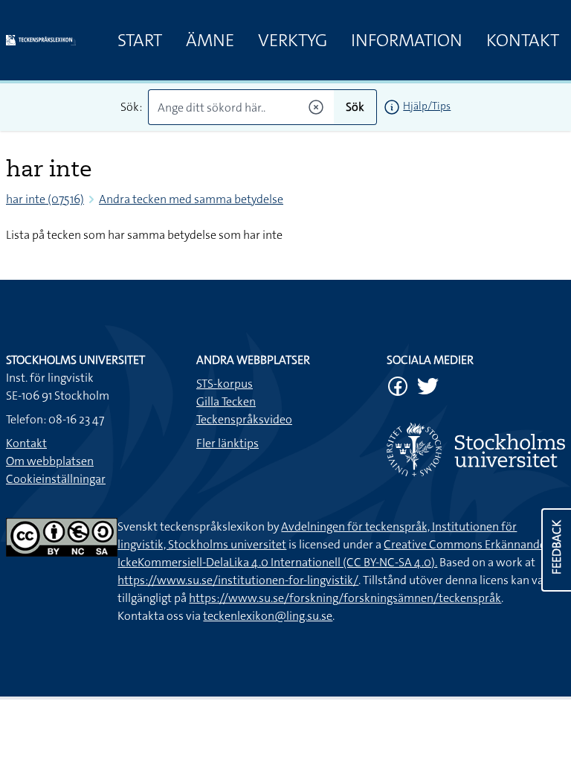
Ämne (210, 40)
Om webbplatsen (50, 461)
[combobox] (241, 107)
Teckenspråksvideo (244, 419)
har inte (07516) (45, 199)
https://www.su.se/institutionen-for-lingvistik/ (237, 580)
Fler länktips (227, 443)
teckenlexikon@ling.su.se (267, 616)
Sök (355, 107)
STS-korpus (224, 383)
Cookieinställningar (56, 479)
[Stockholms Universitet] (476, 449)
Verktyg (292, 40)
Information (406, 40)
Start (139, 40)
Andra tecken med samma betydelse (191, 199)
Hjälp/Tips (427, 105)
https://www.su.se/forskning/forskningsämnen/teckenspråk (345, 598)
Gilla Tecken (226, 401)
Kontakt (522, 40)
